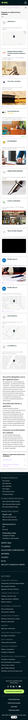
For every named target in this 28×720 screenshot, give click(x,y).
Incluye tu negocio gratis (13, 565)
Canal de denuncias (14, 699)
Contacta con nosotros (14, 691)
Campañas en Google (8, 535)
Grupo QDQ (6, 543)
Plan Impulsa (6, 481)
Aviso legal (14, 706)
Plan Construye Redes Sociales (11, 501)
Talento (4, 557)
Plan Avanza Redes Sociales (10, 507)
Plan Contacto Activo (8, 491)
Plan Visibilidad (6, 486)
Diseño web (7, 514)
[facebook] (8, 687)
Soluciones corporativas (12, 550)
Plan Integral (5, 489)
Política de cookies (14, 710)
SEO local (5, 529)
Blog (3, 561)
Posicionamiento (9, 524)
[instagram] (11, 687)
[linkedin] (13, 687)
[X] (16, 687)
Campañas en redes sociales (10, 538)
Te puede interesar (7, 494)
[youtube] (19, 687)
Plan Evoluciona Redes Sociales (11, 504)
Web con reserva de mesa (9, 520)
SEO (3, 527)
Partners (5, 554)
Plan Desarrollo (6, 483)
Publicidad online (9, 533)
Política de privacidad (14, 703)
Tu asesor (5, 546)
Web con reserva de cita (9, 517)
